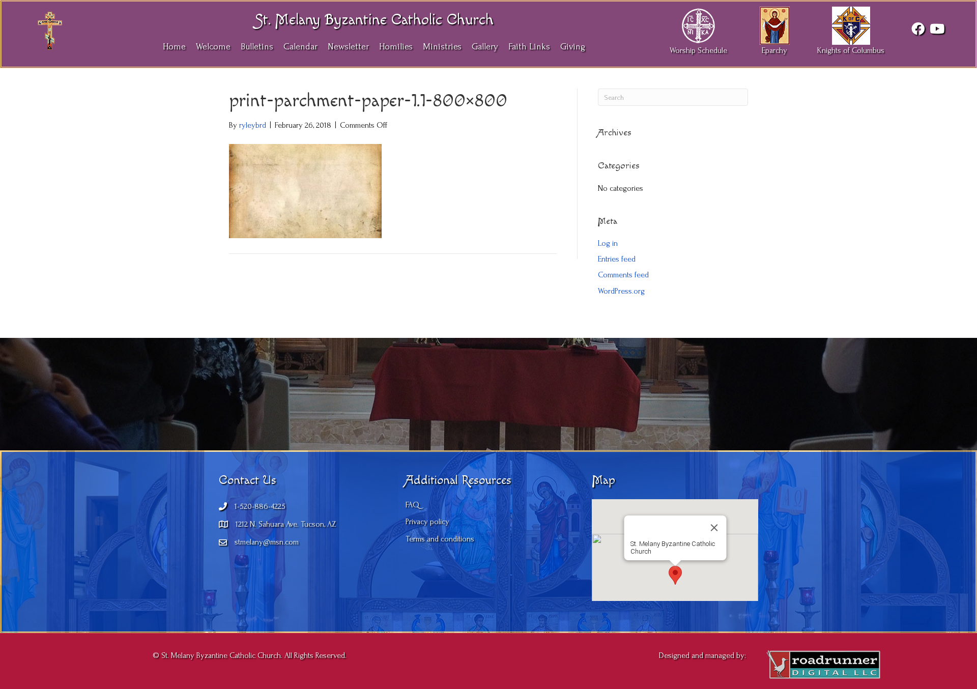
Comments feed (623, 274)
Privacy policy (427, 521)
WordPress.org (621, 291)
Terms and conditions (440, 538)
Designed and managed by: (702, 655)
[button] (675, 575)
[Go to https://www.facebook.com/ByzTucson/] (918, 29)
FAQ (412, 504)
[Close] (714, 527)
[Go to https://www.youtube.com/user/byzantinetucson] (936, 29)
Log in (608, 243)
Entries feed (617, 259)
